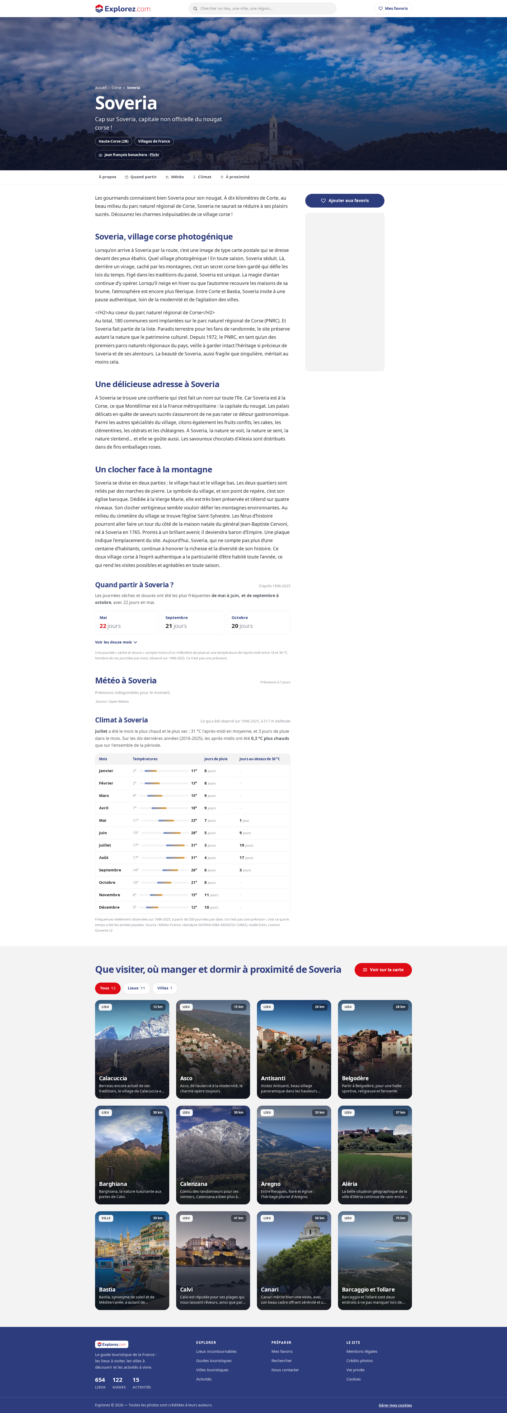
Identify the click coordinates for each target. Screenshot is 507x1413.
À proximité (238, 177)
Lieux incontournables (216, 1351)
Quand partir (143, 177)
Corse (116, 88)
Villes (164, 988)
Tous (108, 988)
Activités (204, 1379)
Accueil (100, 88)
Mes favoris (282, 1351)
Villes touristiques (212, 1370)
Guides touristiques (214, 1360)
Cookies (353, 1379)
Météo (177, 177)
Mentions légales (361, 1351)
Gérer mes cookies (395, 1405)
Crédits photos (359, 1360)
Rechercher (281, 1360)
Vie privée (355, 1370)
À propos (107, 177)
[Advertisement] (344, 292)
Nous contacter (285, 1370)
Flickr (154, 155)
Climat (205, 177)
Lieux (136, 988)
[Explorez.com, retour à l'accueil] (123, 8)
